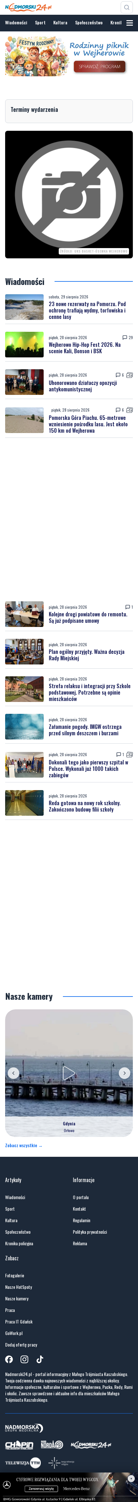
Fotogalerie (14, 1275)
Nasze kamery (16, 1298)
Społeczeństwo (89, 22)
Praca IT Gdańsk (18, 1321)
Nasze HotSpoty (18, 1287)
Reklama (80, 1243)
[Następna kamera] (124, 1073)
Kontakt (79, 1209)
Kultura (60, 22)
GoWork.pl (13, 1333)
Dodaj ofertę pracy (21, 1344)
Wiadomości (16, 22)
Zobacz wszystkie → (24, 1145)
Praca (10, 1310)
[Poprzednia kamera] (13, 1073)
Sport (40, 22)
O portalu (81, 1197)
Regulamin (81, 1220)
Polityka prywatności (90, 1232)
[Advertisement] (69, 519)
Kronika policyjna (19, 1243)
